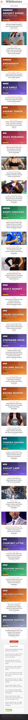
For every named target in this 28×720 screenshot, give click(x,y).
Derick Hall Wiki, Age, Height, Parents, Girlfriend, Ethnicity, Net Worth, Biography (14, 505)
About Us (7, 718)
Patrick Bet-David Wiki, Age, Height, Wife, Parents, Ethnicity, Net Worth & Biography (14, 530)
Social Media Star (14, 22)
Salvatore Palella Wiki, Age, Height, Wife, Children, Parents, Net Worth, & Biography (14, 581)
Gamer (9, 72)
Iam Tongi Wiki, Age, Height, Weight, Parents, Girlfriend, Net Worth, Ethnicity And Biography (14, 199)
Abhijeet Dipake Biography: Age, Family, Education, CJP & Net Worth (14, 26)
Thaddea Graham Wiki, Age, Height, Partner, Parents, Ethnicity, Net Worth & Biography (14, 455)
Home (3, 718)
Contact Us (18, 718)
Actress (10, 171)
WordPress (24, 716)
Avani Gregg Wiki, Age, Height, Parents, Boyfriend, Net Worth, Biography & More (14, 430)
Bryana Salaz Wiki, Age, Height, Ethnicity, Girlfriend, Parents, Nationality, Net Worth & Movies (14, 276)
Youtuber (18, 72)
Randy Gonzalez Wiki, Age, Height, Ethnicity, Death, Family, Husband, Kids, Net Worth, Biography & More (14, 225)
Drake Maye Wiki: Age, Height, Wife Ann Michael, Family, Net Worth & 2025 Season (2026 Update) (14, 51)
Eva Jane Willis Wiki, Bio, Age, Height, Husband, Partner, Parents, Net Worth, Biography (14, 380)
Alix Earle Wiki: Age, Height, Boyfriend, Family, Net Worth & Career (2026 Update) (14, 99)
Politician (8, 22)
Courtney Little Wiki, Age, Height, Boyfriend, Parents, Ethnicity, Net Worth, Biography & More (14, 556)
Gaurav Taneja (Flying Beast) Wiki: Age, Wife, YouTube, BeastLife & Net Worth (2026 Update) (14, 124)
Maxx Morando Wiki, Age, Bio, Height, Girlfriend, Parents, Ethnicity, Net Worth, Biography (14, 150)
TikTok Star (9, 96)
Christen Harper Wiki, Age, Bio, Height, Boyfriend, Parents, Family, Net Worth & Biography (14, 250)
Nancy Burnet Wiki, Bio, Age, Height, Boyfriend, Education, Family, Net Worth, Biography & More (14, 301)
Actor (10, 401)
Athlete (12, 46)
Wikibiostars (14, 1)
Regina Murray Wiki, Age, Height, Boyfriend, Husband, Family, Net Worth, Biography (13, 406)
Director (13, 401)
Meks (15, 716)
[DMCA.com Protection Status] (8, 710)
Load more (14, 641)
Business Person (8, 349)
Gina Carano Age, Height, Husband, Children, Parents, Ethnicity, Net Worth (14, 174)
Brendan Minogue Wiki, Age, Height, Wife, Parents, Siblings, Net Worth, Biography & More (14, 633)
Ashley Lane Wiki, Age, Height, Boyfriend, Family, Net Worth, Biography (14, 480)
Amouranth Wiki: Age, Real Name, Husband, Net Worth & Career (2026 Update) (14, 75)
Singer (8, 145)
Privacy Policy (12, 718)
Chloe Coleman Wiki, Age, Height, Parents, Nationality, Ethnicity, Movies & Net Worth (14, 327)
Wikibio (20, 22)
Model (14, 477)
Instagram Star (16, 349)
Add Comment (16, 29)
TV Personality (14, 195)
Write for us (23, 718)
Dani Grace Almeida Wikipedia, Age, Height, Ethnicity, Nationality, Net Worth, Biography (14, 607)
